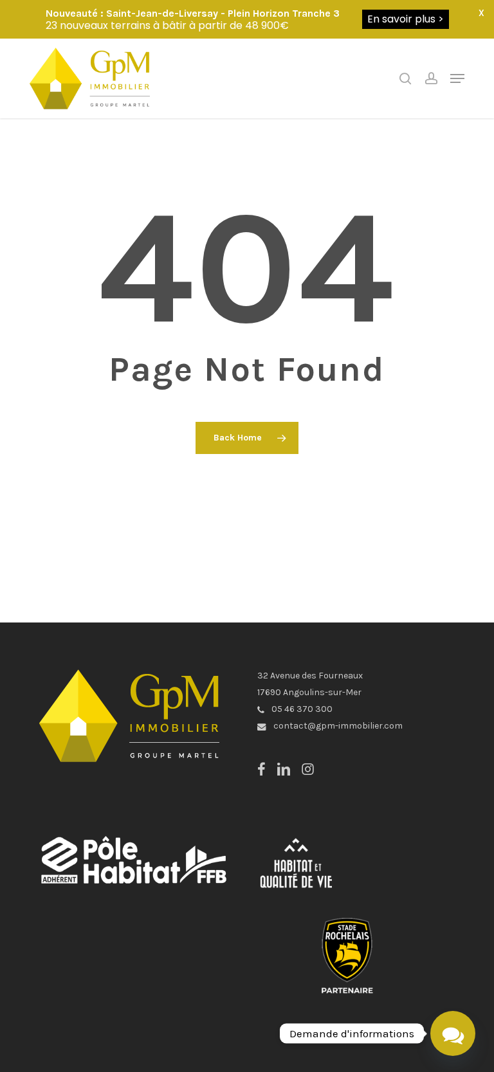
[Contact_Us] (452, 1033)
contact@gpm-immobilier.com (337, 725)
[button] (457, 78)
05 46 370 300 (301, 709)
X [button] (481, 12)
